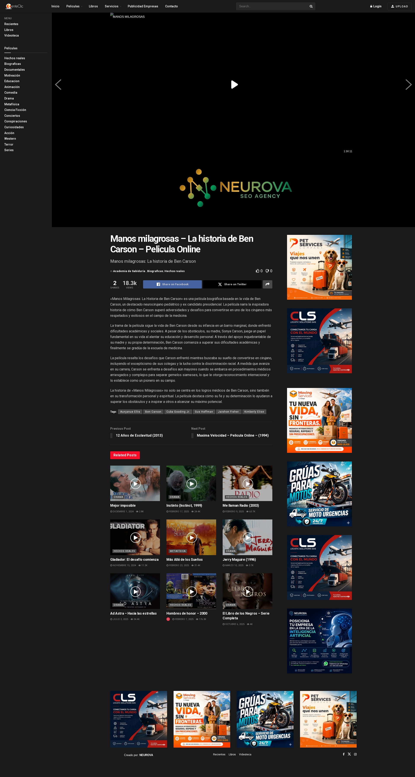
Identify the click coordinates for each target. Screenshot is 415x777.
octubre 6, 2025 (234, 624)
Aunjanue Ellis (130, 411)
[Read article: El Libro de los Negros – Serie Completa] (247, 591)
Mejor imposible (123, 505)
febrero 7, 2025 (183, 619)
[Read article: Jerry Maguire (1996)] (247, 537)
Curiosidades (14, 127)
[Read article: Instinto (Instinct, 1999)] (191, 483)
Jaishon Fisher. (228, 411)
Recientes (11, 24)
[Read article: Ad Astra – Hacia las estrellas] (135, 591)
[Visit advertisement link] (233, 192)
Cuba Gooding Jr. (178, 411)
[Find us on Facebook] (344, 754)
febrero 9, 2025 (234, 511)
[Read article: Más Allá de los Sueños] (191, 537)
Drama (9, 98)
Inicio (55, 6)
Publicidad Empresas (143, 6)
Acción (9, 133)
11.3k (144, 565)
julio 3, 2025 (120, 619)
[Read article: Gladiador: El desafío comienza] (135, 537)
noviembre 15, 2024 (124, 565)
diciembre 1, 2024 (123, 511)
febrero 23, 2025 (178, 565)
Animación (12, 87)
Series (9, 150)
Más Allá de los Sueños (184, 560)
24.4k (197, 511)
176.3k (202, 619)
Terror (8, 144)
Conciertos (12, 115)
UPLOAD (401, 6)
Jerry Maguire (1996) (239, 560)
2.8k (141, 511)
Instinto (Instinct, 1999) (184, 505)
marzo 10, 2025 (234, 565)
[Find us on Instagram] (355, 754)
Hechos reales (14, 58)
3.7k (251, 565)
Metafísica (11, 104)
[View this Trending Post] (168, 619)
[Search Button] (311, 6)
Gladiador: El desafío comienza (134, 560)
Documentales (14, 69)
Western (10, 138)
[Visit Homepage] (21, 6)
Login (377, 6)
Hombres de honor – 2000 (186, 613)
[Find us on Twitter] (349, 754)
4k (251, 624)
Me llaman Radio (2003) (241, 505)
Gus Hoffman (204, 411)
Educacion (11, 81)
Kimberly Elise (254, 411)
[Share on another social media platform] (267, 284)
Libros (8, 30)
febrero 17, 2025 (178, 511)
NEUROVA (146, 755)
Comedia (10, 92)
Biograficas (12, 64)
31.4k (197, 565)
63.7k (252, 511)
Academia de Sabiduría (129, 271)
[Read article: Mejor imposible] (135, 483)
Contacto (171, 6)
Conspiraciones (15, 121)
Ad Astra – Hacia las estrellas (133, 613)
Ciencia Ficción (15, 110)
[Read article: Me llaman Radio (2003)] (247, 483)
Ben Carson (153, 411)
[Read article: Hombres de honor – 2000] (191, 591)
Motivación (12, 75)
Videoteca (11, 35)
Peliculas (73, 6)
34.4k (136, 619)
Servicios (111, 6)
